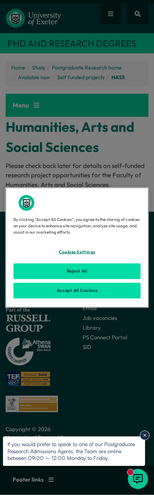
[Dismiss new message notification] (145, 435)
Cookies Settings (77, 252)
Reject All (77, 271)
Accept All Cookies (77, 290)
